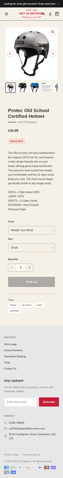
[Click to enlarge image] (53, 32)
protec (39, 305)
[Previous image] (10, 53)
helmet (13, 305)
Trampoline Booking (15, 356)
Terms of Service (31, 454)
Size (10, 239)
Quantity (13, 259)
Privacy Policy (11, 454)
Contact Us (10, 368)
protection (14, 311)
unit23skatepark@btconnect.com (27, 428)
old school (26, 305)
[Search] (43, 14)
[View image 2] (22, 88)
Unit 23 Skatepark (27, 122)
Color (11, 221)
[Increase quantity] (29, 267)
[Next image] (53, 53)
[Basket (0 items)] (57, 13)
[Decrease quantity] (12, 267)
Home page (10, 344)
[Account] (50, 14)
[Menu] (6, 14)
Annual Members (13, 350)
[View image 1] (10, 88)
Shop (7, 362)
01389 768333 (16, 422)
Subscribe (49, 401)
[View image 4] (47, 88)
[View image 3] (35, 88)
